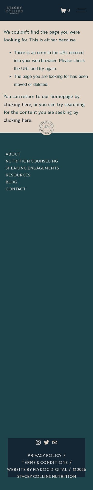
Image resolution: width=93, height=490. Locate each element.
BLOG (11, 182)
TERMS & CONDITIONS (45, 463)
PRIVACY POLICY (44, 456)
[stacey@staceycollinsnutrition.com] (54, 442)
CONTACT (16, 189)
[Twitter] (46, 442)
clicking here (17, 105)
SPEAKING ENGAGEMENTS (32, 168)
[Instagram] (38, 442)
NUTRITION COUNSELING (32, 162)
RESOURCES (18, 175)
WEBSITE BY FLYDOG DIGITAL (37, 470)
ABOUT (13, 155)
